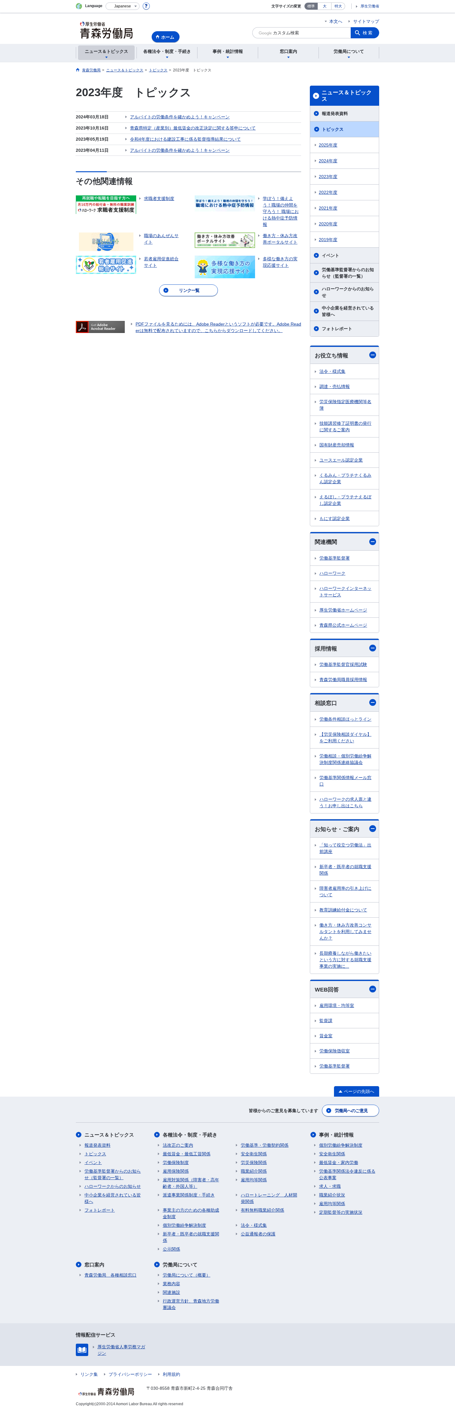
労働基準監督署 (334, 558)
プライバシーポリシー (130, 1374)
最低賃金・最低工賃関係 (186, 1153)
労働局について (180, 1264)
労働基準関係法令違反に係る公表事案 (347, 1174)
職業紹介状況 (332, 1194)
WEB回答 (327, 990)
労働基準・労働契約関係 (264, 1145)
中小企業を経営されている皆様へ (348, 311)
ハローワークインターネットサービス (345, 591)
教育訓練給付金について (343, 909)
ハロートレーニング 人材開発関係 (269, 1198)
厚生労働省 (370, 6)
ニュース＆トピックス (347, 95)
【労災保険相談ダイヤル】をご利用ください (345, 737)
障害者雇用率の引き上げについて (345, 891)
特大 (338, 6)
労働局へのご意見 (351, 1110)
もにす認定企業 (334, 518)
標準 (311, 6)
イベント (330, 255)
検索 (368, 32)
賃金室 (325, 1035)
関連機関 (326, 542)
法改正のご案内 (178, 1145)
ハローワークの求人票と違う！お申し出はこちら (345, 802)
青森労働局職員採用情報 (343, 679)
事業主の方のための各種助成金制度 (191, 1213)
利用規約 (171, 1374)
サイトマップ (366, 21)
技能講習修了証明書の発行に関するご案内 (345, 426)
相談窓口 (326, 703)
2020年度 (328, 223)
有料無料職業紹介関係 (262, 1210)
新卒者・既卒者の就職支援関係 (345, 870)
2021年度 (328, 208)
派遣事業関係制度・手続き (189, 1194)
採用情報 (326, 649)
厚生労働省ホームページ (343, 610)
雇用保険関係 (176, 1171)
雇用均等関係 (254, 1179)
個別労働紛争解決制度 (184, 1225)
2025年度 (328, 145)
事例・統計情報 (336, 1134)
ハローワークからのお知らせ (348, 292)
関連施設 (171, 1292)
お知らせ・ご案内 (337, 829)
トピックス (333, 129)
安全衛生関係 (254, 1153)
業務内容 (171, 1283)
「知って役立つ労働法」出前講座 (345, 848)
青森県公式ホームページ (343, 625)
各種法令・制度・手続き (190, 1134)
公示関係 (171, 1249)
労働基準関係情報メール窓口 (345, 781)
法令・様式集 (332, 371)
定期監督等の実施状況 (340, 1212)
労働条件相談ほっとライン (345, 719)
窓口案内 (94, 1264)
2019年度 (328, 239)
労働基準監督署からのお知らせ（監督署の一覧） (348, 273)
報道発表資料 (335, 113)
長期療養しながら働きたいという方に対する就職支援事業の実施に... (345, 960)
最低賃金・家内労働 (338, 1162)
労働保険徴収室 (334, 1050)
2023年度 (328, 176)
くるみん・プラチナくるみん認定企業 (345, 478)
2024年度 (328, 160)
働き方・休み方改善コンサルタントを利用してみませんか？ (345, 932)
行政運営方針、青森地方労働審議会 (191, 1304)
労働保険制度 (176, 1162)
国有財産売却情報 (336, 444)
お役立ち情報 (331, 355)
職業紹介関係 (254, 1171)
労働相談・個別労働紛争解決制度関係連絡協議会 (345, 759)
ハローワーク (332, 573)
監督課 (325, 1020)
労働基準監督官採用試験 (343, 664)
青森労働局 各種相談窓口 (110, 1275)
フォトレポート (337, 328)
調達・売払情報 (334, 386)
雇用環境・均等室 (336, 1005)
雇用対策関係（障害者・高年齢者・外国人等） (191, 1183)
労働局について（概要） (186, 1275)
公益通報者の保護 (258, 1233)
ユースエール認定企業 (341, 460)
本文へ (335, 21)
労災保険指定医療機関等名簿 (345, 405)
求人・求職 (330, 1186)
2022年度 (328, 192)
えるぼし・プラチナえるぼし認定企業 (345, 500)
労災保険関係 (254, 1162)
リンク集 (89, 1374)
